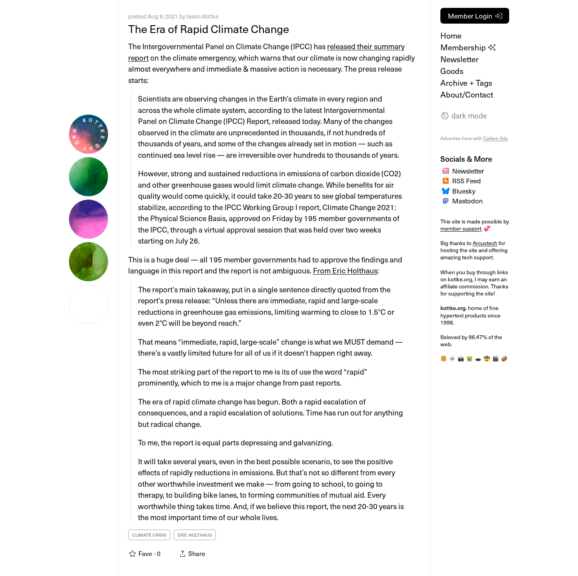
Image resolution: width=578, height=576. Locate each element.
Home (451, 35)
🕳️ (478, 358)
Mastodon (467, 201)
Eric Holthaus (195, 535)
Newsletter (459, 59)
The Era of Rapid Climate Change (208, 28)
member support (460, 228)
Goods (452, 71)
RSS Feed (466, 180)
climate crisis (149, 535)
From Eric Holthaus (345, 270)
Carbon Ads (495, 138)
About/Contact (466, 94)
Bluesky (463, 191)
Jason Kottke (202, 16)
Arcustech (485, 243)
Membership (464, 47)
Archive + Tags (466, 83)
